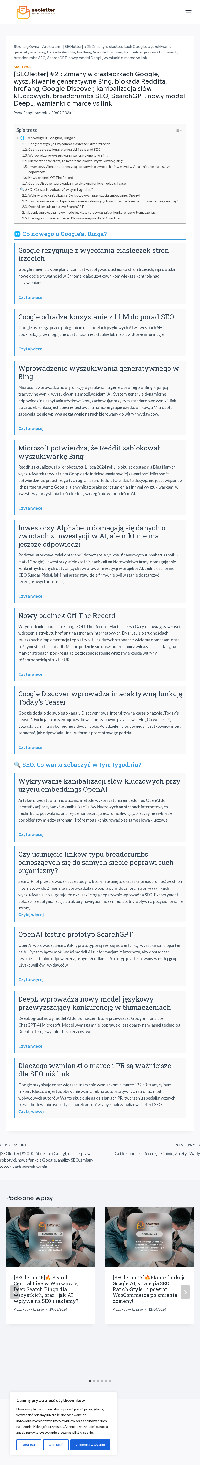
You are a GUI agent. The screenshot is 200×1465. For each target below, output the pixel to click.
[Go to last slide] (14, 1292)
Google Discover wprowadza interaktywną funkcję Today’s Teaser (77, 183)
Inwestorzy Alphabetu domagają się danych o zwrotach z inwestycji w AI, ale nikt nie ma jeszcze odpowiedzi (99, 169)
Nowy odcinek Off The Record (50, 177)
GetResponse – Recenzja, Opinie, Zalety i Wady (157, 1149)
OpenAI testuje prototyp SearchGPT (56, 206)
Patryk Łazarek (35, 113)
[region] (63, 1423)
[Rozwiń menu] (188, 12)
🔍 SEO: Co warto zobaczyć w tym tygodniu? (56, 189)
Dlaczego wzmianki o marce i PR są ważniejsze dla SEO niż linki (74, 218)
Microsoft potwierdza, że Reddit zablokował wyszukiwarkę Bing (75, 161)
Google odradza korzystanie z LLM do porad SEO (64, 149)
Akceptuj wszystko (90, 1445)
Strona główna (26, 46)
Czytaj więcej (30, 297)
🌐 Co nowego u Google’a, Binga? (47, 138)
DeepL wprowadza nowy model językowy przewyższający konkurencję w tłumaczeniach (93, 212)
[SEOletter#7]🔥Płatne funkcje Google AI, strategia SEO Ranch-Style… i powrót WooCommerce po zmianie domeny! (149, 1289)
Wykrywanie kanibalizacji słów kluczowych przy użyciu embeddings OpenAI (84, 195)
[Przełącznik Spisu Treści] (175, 130)
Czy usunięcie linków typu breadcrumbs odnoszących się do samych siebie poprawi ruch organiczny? (103, 201)
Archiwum (51, 46)
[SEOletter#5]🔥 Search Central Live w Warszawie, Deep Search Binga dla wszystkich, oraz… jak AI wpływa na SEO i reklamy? (46, 1289)
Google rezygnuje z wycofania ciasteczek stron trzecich (69, 144)
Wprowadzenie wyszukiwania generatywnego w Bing (68, 155)
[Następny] (185, 1292)
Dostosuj (29, 1445)
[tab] (90, 1381)
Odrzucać (56, 1445)
